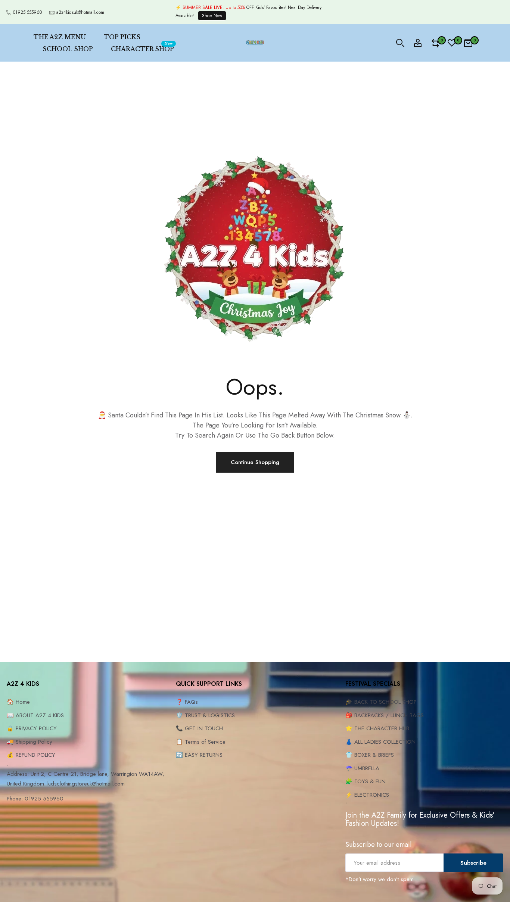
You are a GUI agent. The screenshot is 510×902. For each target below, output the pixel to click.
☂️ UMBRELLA (362, 768)
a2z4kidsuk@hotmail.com (80, 12)
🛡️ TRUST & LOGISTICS (205, 715)
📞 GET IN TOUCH (199, 728)
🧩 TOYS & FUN (365, 781)
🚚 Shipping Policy (29, 742)
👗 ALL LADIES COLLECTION (380, 742)
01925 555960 (27, 12)
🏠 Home (18, 702)
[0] (435, 43)
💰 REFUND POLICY (31, 755)
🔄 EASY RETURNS (199, 755)
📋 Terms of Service (201, 742)
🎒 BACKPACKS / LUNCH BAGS (384, 715)
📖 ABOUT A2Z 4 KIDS (35, 715)
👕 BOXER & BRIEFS (369, 755)
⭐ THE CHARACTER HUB (377, 728)
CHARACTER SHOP (142, 48)
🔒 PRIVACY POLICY (32, 728)
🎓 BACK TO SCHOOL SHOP (381, 702)
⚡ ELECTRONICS (367, 795)
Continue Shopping (255, 462)
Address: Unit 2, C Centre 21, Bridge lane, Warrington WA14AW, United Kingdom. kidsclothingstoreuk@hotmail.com (85, 779)
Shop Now (212, 15)
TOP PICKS (122, 37)
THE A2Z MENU (60, 37)
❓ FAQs (187, 702)
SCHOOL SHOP (68, 49)
